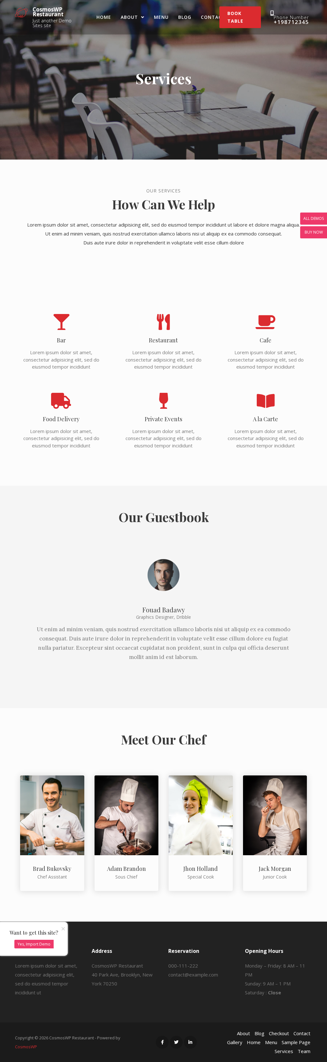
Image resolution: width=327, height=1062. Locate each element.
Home (103, 17)
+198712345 (291, 22)
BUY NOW (314, 232)
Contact (213, 17)
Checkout (279, 1033)
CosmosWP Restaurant (48, 12)
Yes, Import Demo (34, 944)
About (129, 17)
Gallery (234, 1042)
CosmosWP (26, 1047)
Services (284, 1051)
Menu (161, 17)
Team (304, 1051)
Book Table (235, 17)
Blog (184, 17)
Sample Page (296, 1042)
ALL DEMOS (313, 218)
